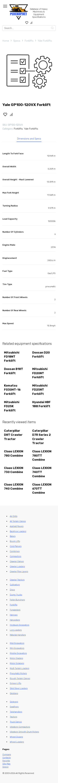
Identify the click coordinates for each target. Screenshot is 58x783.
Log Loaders (16, 630)
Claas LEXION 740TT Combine (41, 472)
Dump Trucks (16, 594)
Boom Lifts (15, 541)
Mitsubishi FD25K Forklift (11, 406)
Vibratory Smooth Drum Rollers (24, 731)
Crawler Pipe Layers (19, 571)
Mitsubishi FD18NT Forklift (11, 356)
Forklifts (29, 40)
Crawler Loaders (17, 566)
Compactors (15, 556)
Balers (12, 536)
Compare (6, 754)
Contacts (6, 757)
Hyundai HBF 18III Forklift (41, 404)
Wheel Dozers (16, 737)
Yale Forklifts (45, 40)
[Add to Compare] (11, 114)
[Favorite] (26, 22)
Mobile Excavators (18, 653)
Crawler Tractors (17, 580)
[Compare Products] (31, 22)
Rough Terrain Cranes (20, 678)
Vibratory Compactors (20, 727)
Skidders (14, 693)
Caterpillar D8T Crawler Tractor (13, 435)
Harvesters (15, 620)
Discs (12, 589)
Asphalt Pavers (16, 526)
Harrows (13, 615)
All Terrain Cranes (18, 521)
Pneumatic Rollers (18, 673)
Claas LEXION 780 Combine (13, 453)
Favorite (6, 760)
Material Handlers (18, 635)
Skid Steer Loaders (19, 688)
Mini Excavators (17, 648)
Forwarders (15, 610)
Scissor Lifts (15, 683)
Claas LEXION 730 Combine (13, 470)
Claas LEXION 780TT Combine (41, 455)
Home (5, 40)
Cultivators (15, 584)
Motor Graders (16, 658)
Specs (16, 40)
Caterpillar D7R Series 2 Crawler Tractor (41, 437)
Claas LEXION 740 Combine (13, 486)
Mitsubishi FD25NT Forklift (40, 389)
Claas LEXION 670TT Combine (41, 488)
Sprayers (14, 701)
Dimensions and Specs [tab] (29, 138)
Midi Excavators (17, 643)
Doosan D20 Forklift (41, 354)
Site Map (6, 764)
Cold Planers (15, 546)
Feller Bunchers (17, 600)
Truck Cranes (16, 722)
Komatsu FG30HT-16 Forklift (12, 389)
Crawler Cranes (17, 561)
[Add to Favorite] (5, 114)
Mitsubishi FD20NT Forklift (40, 373)
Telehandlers (16, 712)
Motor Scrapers (17, 663)
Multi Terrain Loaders (19, 668)
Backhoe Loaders (18, 531)
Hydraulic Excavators (19, 625)
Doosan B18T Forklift (13, 371)
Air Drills (13, 516)
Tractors (13, 717)
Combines (14, 551)
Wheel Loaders (17, 742)
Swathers (14, 706)
